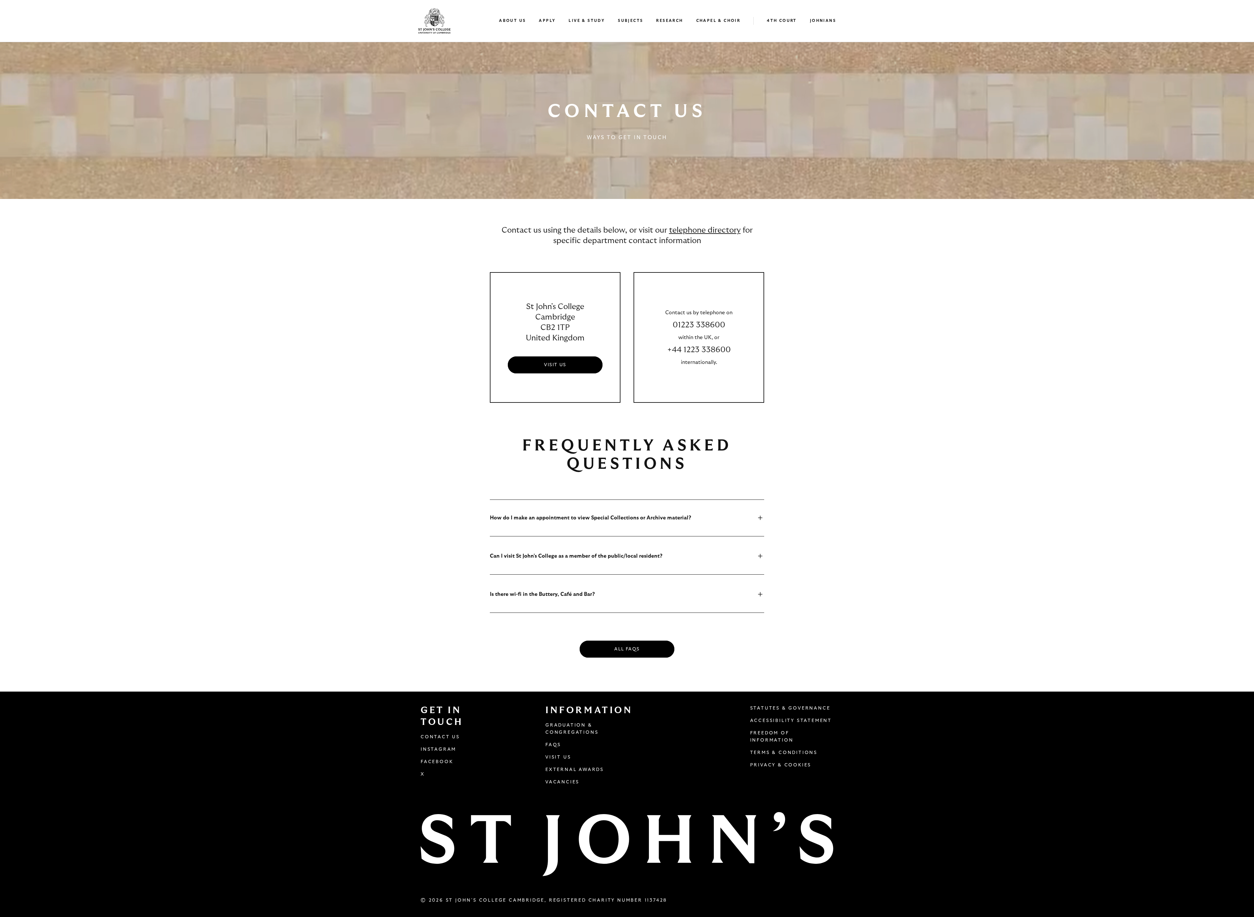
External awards (574, 769)
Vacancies (562, 782)
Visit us (558, 757)
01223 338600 (699, 325)
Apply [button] (547, 21)
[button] (515, 21)
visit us (555, 365)
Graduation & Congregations (571, 729)
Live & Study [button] (587, 21)
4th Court (782, 21)
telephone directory (705, 230)
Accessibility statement (791, 720)
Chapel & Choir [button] (718, 21)
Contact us (440, 737)
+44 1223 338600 (699, 350)
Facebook (437, 762)
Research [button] (669, 21)
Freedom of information (772, 737)
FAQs (553, 745)
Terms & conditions (783, 752)
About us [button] (512, 21)
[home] (434, 21)
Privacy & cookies (781, 765)
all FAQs (626, 649)
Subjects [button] (630, 21)
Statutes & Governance (790, 708)
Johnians (823, 21)
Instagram (438, 749)
